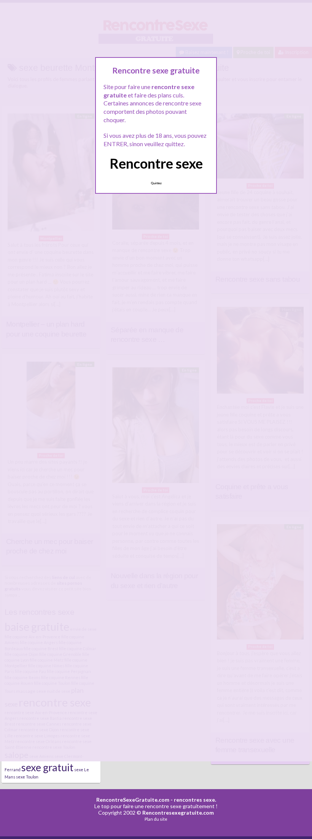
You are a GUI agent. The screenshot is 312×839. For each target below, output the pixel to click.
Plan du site (156, 819)
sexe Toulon (27, 776)
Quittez (156, 183)
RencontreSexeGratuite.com (132, 799)
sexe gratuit (47, 767)
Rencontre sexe (156, 163)
